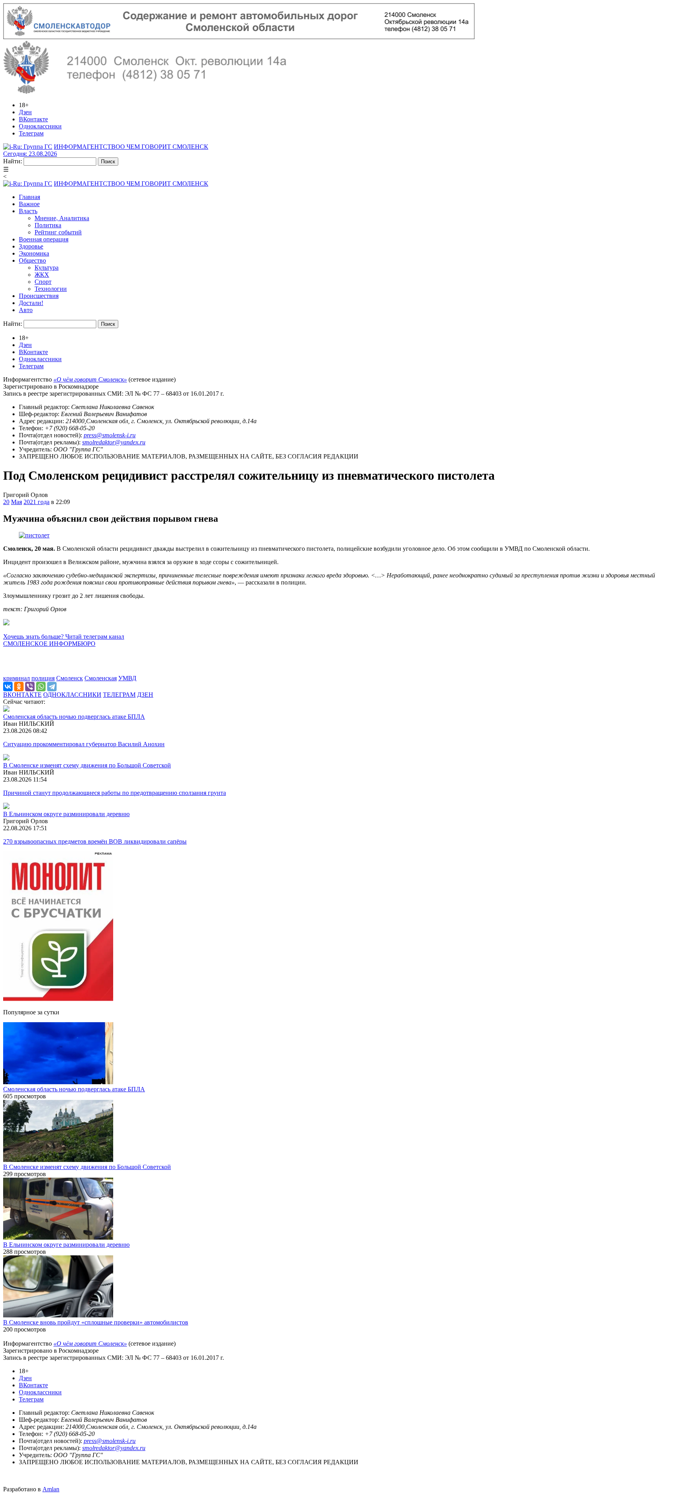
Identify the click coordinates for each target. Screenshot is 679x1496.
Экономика (34, 253)
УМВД (127, 678)
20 (6, 502)
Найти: (12, 161)
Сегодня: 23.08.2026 (30, 153)
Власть (28, 211)
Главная (29, 197)
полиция (43, 678)
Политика (48, 225)
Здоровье (31, 246)
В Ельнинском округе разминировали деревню (66, 814)
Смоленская (100, 678)
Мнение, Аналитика (62, 218)
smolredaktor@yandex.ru (113, 442)
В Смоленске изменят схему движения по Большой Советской (87, 765)
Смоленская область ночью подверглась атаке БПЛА (74, 716)
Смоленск (69, 678)
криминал (16, 678)
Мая (16, 502)
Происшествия (39, 295)
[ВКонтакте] (8, 686)
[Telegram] (52, 686)
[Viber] (30, 686)
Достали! (31, 303)
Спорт (43, 281)
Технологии (51, 288)
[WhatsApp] (41, 686)
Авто (26, 310)
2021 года (37, 502)
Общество (32, 260)
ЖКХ (42, 274)
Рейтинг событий (58, 232)
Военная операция (43, 239)
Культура (47, 267)
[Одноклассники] (19, 686)
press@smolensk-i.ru (110, 435)
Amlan (50, 1489)
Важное (29, 204)
